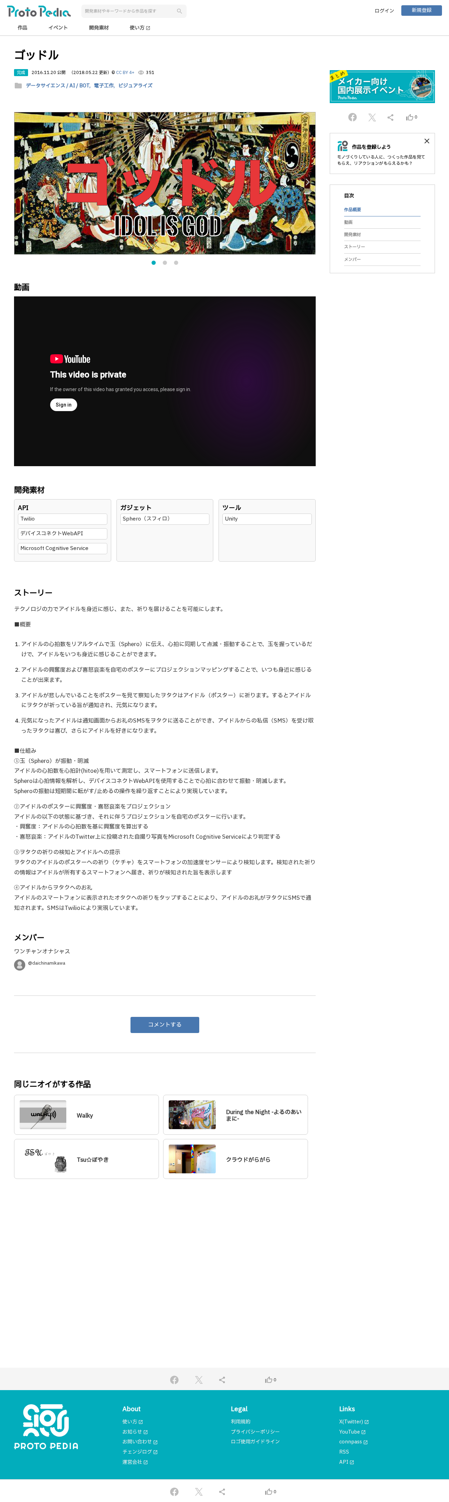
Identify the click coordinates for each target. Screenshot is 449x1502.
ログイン (384, 11)
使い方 (140, 28)
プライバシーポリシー (255, 1432)
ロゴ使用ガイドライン (255, 1442)
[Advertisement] (165, 1252)
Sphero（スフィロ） (148, 519)
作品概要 (352, 210)
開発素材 (99, 28)
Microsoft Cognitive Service (54, 548)
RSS (344, 1452)
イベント (58, 28)
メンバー (352, 259)
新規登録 (421, 10)
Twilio (27, 519)
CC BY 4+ (125, 72)
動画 (348, 222)
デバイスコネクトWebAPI (51, 534)
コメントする (165, 1025)
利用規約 (240, 1422)
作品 (22, 28)
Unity (231, 519)
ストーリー (354, 247)
